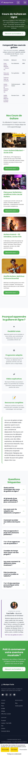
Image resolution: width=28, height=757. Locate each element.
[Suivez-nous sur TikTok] (10, 694)
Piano (2, 705)
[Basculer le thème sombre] (18, 2)
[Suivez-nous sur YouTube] (2, 694)
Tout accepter (5, 749)
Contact (3, 728)
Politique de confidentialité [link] (14, 754)
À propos (3, 720)
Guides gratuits (19, 705)
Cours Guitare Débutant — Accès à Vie (6, 66)
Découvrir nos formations (14, 33)
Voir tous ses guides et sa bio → (14, 634)
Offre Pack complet (6, 713)
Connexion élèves (5, 731)
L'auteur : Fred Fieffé (6, 723)
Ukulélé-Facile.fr (21, 743)
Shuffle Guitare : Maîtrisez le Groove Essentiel (6, 98)
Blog (16, 703)
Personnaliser (23, 749)
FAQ (2, 725)
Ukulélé (3, 708)
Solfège (3, 711)
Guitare (3, 703)
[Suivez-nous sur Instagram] (6, 694)
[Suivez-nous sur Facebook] (14, 694)
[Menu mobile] (25, 2)
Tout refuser (14, 749)
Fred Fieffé (10, 613)
